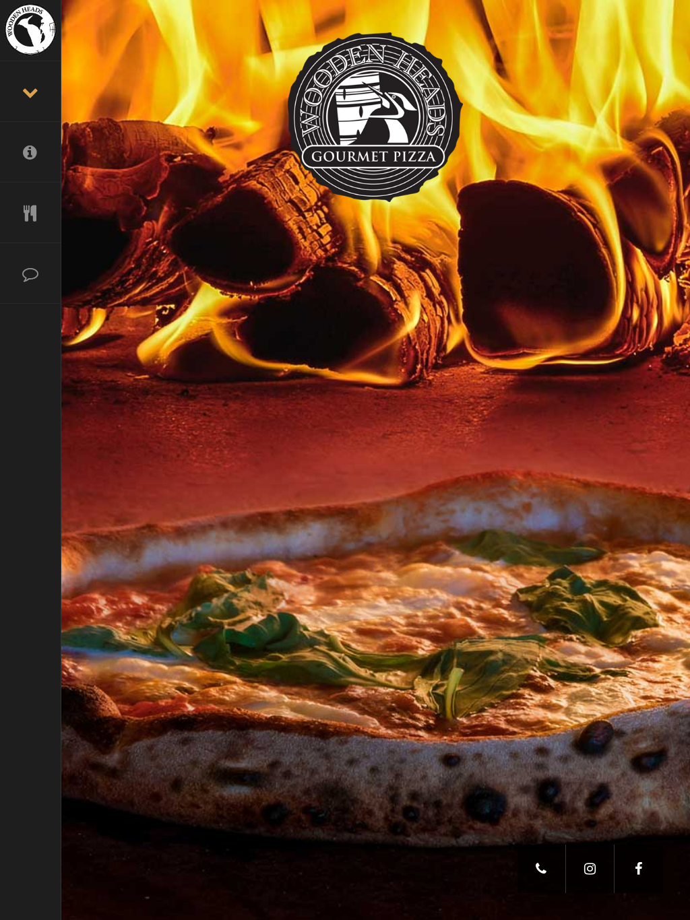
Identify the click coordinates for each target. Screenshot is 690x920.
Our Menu (30, 213)
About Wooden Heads (30, 152)
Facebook (639, 869)
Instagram (590, 869)
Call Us (542, 869)
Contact (30, 273)
